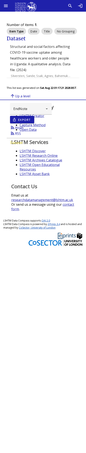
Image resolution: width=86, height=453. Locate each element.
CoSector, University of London (37, 227)
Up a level (20, 95)
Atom (16, 127)
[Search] (70, 6)
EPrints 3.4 (54, 224)
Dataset (16, 142)
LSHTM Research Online (39, 155)
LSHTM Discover (33, 151)
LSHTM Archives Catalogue (41, 160)
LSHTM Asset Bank (35, 174)
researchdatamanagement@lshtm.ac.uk (42, 200)
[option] (16, 31)
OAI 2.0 (46, 220)
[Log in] (80, 6)
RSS (15, 133)
